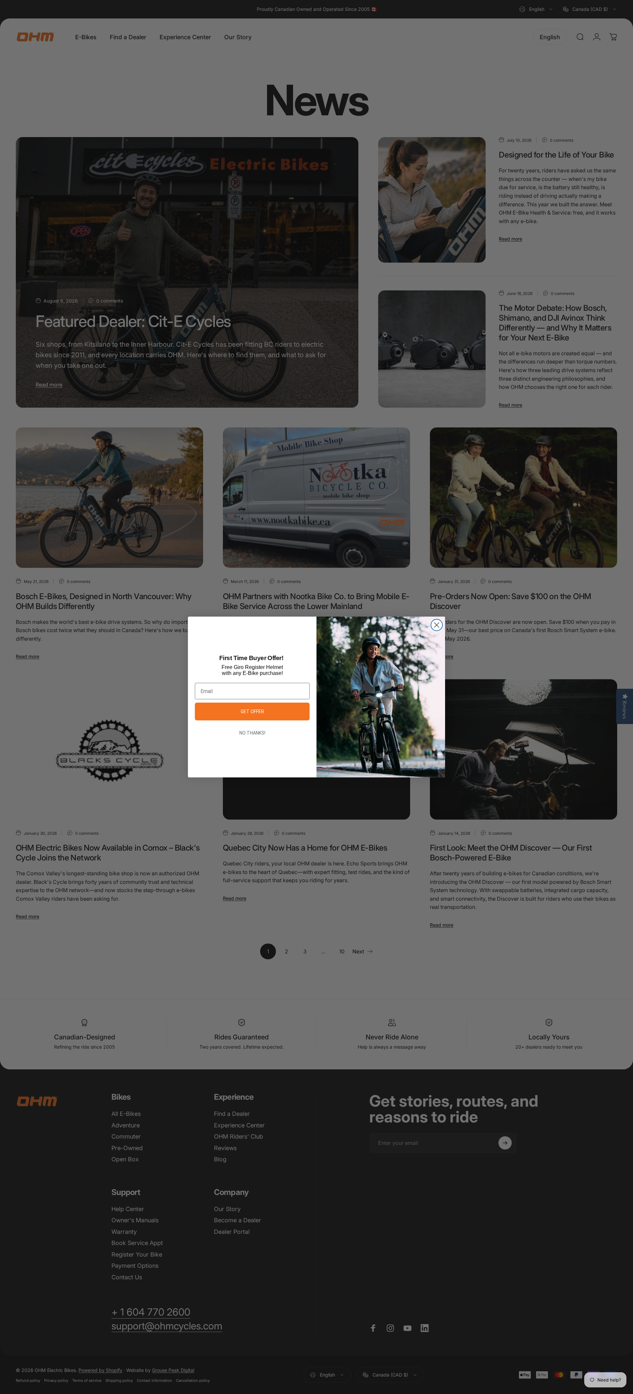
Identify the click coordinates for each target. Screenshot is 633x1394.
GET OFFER (252, 711)
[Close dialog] (436, 625)
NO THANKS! (252, 733)
